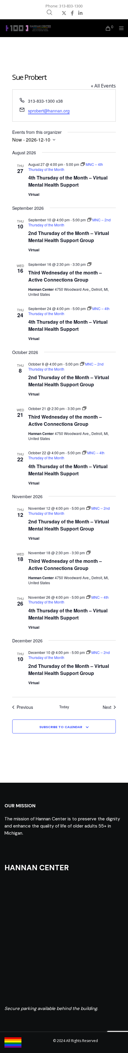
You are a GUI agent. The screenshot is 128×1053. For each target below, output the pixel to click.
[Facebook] (72, 13)
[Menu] (119, 28)
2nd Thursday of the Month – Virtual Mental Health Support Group (68, 237)
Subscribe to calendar (60, 727)
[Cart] (106, 28)
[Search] (49, 12)
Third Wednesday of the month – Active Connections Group (65, 276)
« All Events (103, 85)
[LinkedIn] (80, 13)
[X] (64, 13)
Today (64, 706)
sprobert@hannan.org (49, 111)
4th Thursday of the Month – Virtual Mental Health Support (67, 181)
